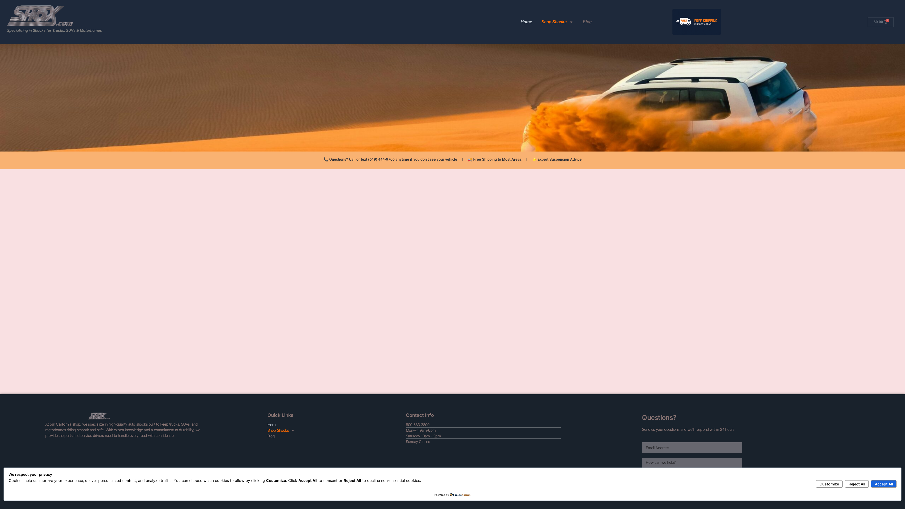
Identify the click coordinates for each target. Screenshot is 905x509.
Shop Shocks (554, 22)
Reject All (857, 484)
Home (526, 22)
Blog (587, 22)
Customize (829, 484)
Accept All (884, 484)
